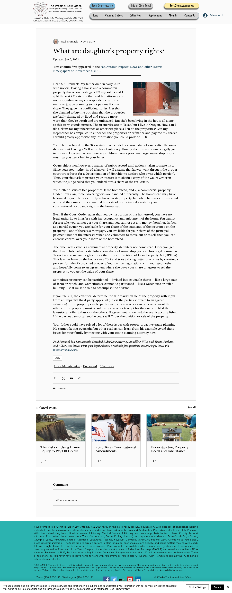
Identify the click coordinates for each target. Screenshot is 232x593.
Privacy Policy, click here (147, 570)
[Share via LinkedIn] (71, 378)
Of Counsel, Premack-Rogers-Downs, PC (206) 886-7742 (58, 20)
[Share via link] (79, 378)
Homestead (90, 366)
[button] (115, 15)
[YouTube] (130, 580)
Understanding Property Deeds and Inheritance (170, 449)
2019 (57, 357)
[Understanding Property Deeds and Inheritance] (171, 427)
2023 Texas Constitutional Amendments (116, 449)
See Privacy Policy (120, 588)
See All (192, 407)
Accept (217, 587)
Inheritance (107, 366)
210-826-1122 (46, 18)
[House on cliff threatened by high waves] (60, 427)
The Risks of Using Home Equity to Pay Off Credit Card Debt (60, 449)
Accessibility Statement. (171, 570)
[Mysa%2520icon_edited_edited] (122, 580)
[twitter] (114, 580)
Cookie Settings (197, 587)
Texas (36, 18)
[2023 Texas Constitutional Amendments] (116, 427)
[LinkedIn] (138, 580)
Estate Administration (67, 366)
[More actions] (177, 42)
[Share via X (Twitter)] (63, 378)
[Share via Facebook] (54, 378)
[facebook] (106, 580)
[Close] (228, 587)
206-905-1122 (75, 18)
